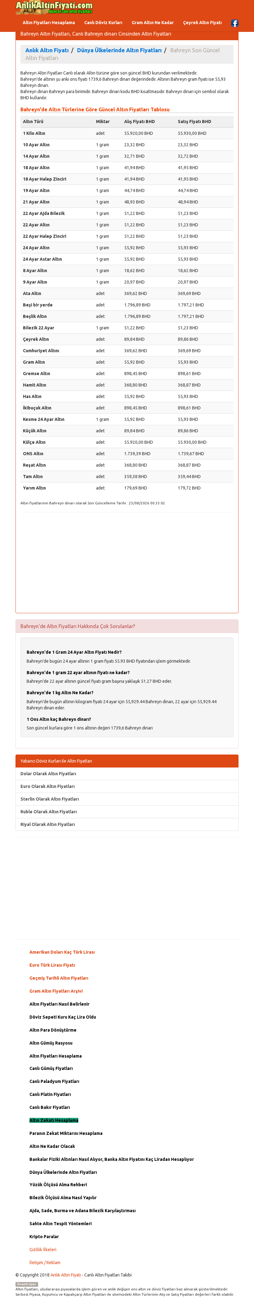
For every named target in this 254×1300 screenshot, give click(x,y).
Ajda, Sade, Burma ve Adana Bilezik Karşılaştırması (82, 1210)
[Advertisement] (127, 562)
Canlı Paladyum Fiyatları (54, 1081)
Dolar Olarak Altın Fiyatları (48, 773)
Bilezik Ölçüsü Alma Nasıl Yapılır (63, 1197)
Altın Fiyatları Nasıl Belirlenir (59, 1004)
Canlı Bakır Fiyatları (49, 1107)
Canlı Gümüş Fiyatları (51, 1068)
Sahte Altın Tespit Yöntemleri (60, 1223)
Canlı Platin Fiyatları (50, 1094)
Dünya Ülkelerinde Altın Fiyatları (63, 1172)
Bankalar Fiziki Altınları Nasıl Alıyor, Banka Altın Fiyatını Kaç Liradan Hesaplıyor (111, 1159)
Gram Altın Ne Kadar (153, 22)
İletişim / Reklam (44, 1262)
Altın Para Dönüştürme (53, 1030)
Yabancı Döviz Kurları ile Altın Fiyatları (56, 761)
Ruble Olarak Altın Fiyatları (48, 811)
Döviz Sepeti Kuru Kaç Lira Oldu (62, 1017)
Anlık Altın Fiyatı (65, 1274)
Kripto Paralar (44, 1236)
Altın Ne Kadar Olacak (52, 1146)
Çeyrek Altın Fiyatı (202, 22)
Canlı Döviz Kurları (103, 22)
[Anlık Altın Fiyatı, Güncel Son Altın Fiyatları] (54, 7)
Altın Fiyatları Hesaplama (49, 22)
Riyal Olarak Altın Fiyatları (47, 824)
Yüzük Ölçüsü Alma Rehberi (58, 1184)
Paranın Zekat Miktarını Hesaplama (66, 1133)
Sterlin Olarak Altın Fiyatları (49, 799)
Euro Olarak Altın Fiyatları (47, 786)
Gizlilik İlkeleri (42, 1249)
